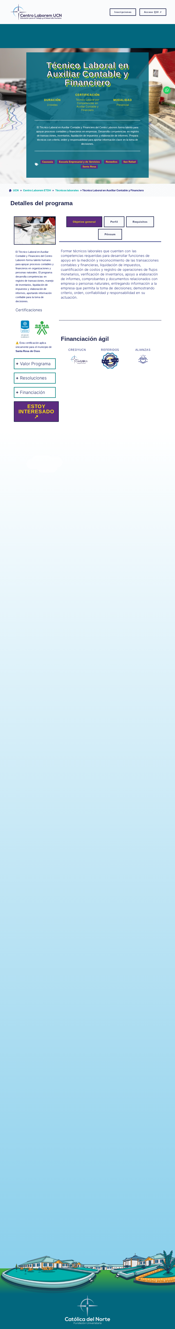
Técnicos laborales (67, 190)
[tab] (84, 221)
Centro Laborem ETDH (37, 190)
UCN (16, 190)
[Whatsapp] (167, 90)
